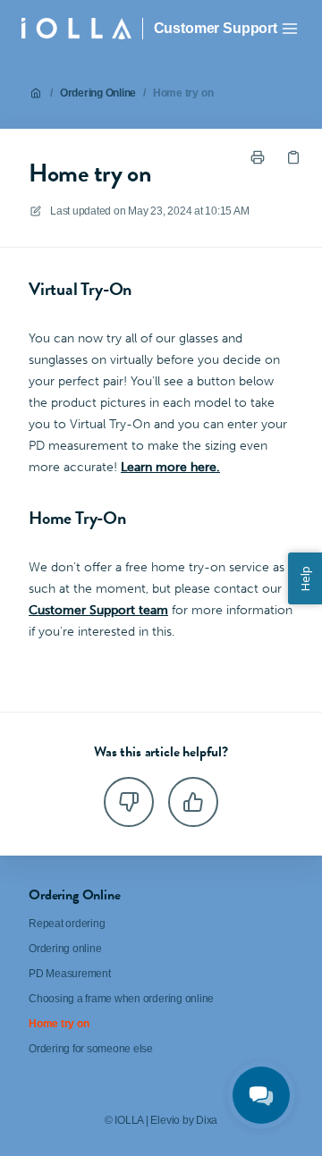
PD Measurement (70, 973)
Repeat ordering (67, 923)
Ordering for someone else (91, 1048)
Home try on (183, 93)
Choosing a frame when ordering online (121, 998)
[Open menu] (289, 28)
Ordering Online (98, 93)
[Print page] (257, 157)
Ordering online (65, 948)
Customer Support (215, 28)
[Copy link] (293, 157)
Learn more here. (170, 467)
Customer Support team (98, 610)
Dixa (206, 1120)
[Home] (76, 28)
